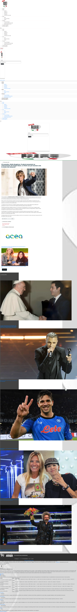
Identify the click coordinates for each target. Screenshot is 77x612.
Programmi (5, 32)
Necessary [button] (2, 573)
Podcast (3, 20)
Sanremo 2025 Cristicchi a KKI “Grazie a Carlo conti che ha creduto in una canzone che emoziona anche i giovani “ (9, 550)
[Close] (2, 78)
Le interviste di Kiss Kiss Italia (8, 43)
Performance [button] (2, 596)
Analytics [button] (1, 599)
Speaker (5, 31)
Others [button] (1, 607)
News (3, 16)
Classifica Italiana (5, 25)
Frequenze (5, 14)
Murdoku (3, 225)
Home (3, 8)
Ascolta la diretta (2, 80)
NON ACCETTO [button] (6, 563)
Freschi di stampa (6, 18)
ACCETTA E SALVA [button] (3, 611)
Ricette (5, 19)
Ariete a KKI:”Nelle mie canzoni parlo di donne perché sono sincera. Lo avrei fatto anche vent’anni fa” (9, 500)
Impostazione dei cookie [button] (64, 562)
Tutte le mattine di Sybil (5, 224)
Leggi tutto (58, 562)
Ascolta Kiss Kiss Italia (7, 15)
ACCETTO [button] (1, 563)
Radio (3, 9)
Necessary (2, 574)
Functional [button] (1, 592)
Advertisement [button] (2, 604)
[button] (25, 28)
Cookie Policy (31, 560)
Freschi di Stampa (6, 21)
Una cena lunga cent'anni (5, 223)
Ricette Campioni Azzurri (7, 44)
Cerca (2, 60)
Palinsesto (5, 33)
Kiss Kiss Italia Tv (5, 26)
